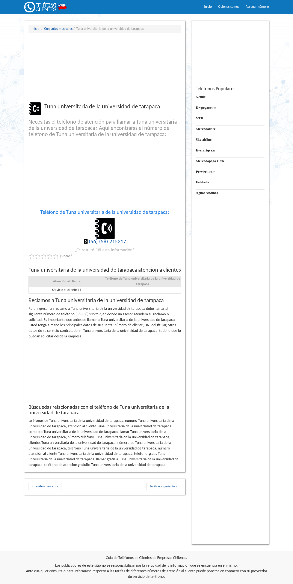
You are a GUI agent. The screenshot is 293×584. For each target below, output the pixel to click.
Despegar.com (206, 107)
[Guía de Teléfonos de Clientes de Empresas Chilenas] (45, 5)
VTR (199, 118)
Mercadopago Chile (210, 161)
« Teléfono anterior (45, 486)
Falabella (202, 182)
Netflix (200, 97)
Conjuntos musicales (58, 29)
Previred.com (205, 172)
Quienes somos (228, 7)
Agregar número (257, 7)
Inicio (208, 7)
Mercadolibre (206, 129)
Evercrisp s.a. (206, 150)
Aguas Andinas (207, 193)
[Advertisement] (105, 67)
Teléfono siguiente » (164, 486)
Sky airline (203, 139)
